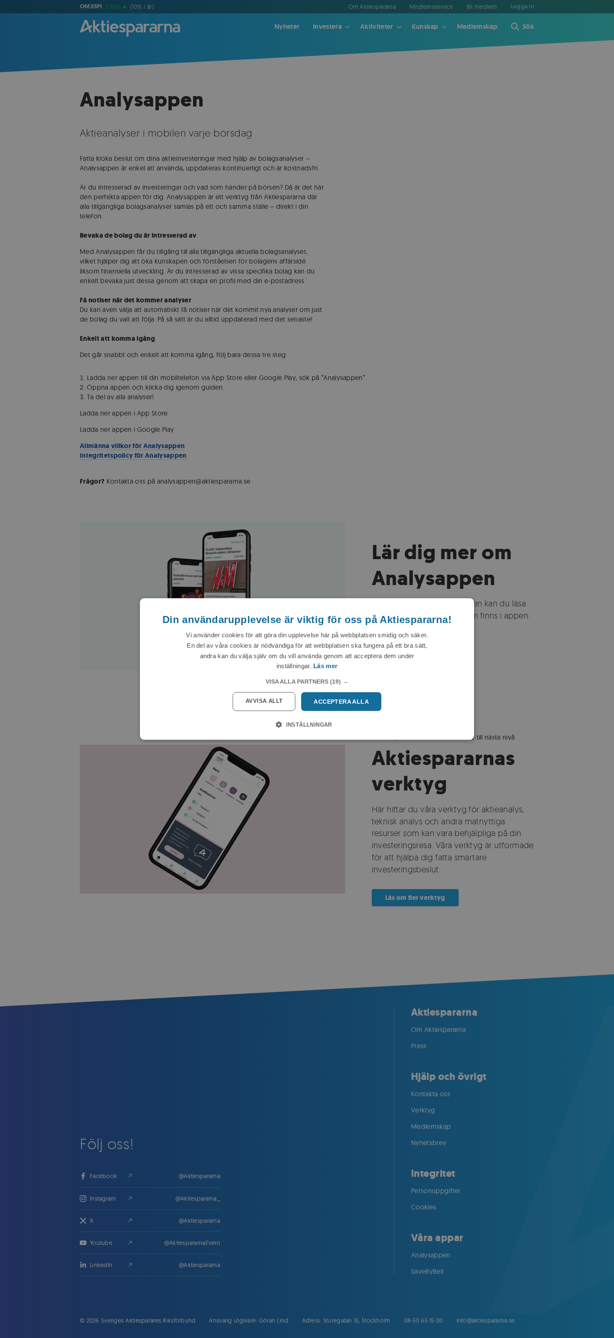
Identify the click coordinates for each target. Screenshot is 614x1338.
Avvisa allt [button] (264, 701)
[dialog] (307, 669)
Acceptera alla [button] (341, 701)
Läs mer (325, 665)
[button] (307, 681)
